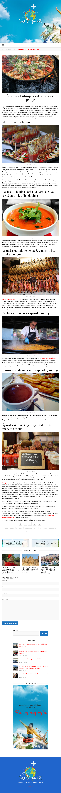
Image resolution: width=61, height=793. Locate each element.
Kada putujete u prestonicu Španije (11, 299)
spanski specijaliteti (30, 531)
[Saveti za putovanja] (30, 14)
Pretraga (15, 630)
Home (4, 49)
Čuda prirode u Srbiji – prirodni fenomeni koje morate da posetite (30, 568)
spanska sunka (52, 528)
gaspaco (12, 528)
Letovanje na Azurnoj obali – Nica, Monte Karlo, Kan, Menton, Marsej (49, 569)
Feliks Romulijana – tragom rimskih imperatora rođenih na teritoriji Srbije (10, 569)
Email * (4, 587)
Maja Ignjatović (26, 103)
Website (4, 593)
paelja (35, 528)
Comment (5, 599)
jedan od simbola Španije (49, 358)
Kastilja (4, 483)
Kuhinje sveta (11, 49)
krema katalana (28, 528)
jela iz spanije (19, 528)
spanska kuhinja (43, 528)
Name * (4, 580)
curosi (6, 528)
